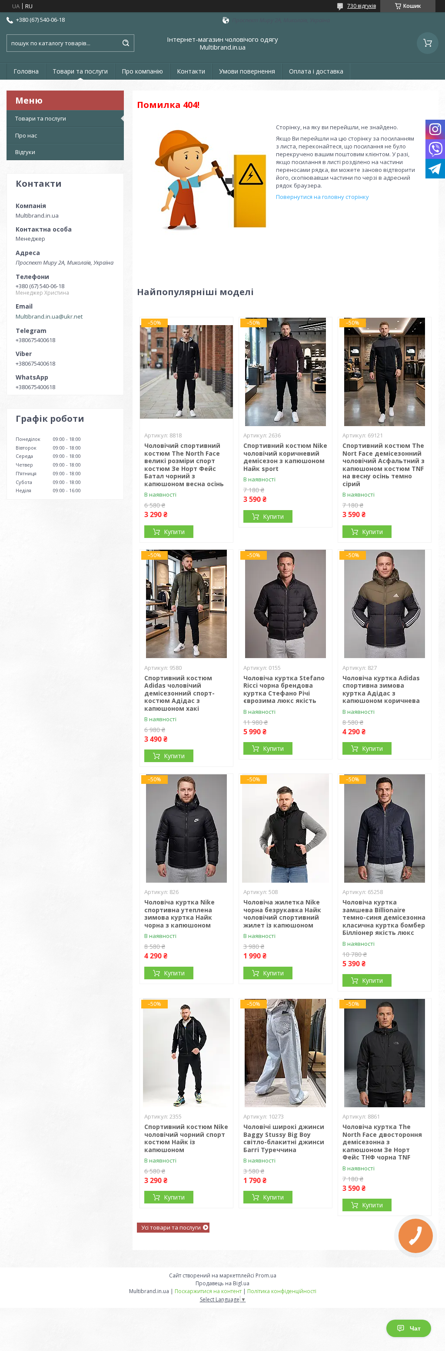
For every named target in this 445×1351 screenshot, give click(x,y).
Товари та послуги (80, 71)
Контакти (191, 71)
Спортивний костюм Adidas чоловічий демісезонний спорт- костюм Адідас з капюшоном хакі (179, 693)
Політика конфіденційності (281, 1291)
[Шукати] (125, 43)
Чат (415, 1328)
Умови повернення (247, 71)
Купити (174, 532)
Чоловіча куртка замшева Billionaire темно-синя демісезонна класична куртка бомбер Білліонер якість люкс (383, 917)
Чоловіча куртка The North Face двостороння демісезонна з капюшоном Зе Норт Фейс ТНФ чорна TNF (382, 1141)
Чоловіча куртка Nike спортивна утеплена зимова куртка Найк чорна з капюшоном (179, 913)
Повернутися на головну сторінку (322, 197)
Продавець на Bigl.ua (222, 1283)
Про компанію (142, 71)
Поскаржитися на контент (208, 1291)
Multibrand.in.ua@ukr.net (49, 316)
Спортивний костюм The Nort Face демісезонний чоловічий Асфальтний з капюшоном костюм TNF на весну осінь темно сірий (383, 464)
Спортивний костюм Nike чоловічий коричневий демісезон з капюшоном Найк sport (285, 457)
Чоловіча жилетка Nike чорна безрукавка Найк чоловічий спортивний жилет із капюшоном (282, 913)
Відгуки (25, 152)
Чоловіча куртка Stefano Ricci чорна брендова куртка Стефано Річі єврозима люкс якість (284, 689)
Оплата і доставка (316, 71)
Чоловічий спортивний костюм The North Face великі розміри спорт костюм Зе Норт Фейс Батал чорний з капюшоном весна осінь (184, 464)
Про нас (26, 135)
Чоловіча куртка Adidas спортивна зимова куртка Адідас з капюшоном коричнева (381, 689)
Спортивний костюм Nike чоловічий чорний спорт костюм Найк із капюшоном (186, 1138)
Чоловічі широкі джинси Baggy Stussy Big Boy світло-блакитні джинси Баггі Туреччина (283, 1138)
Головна (26, 71)
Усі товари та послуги (171, 1227)
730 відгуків (361, 6)
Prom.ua (266, 1275)
